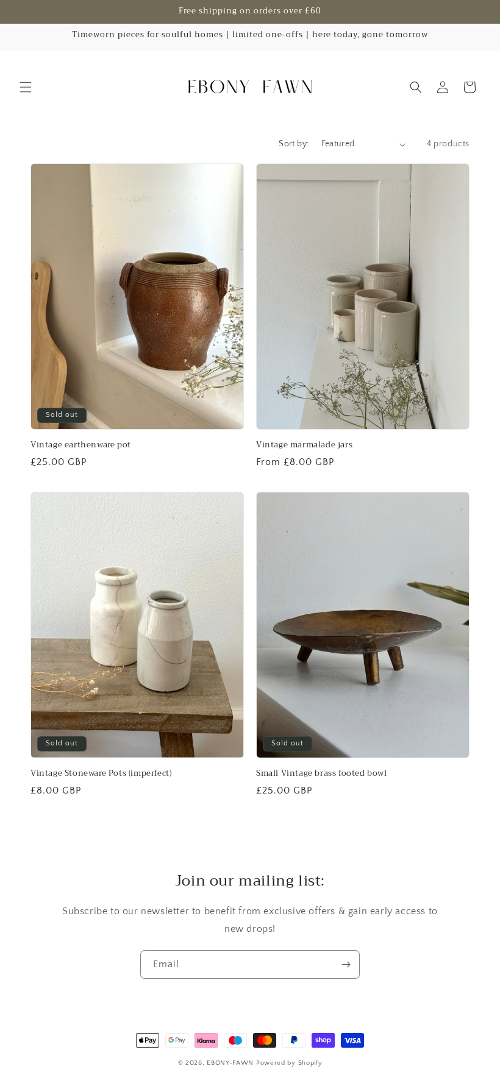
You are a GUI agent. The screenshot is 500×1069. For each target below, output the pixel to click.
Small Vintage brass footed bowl (321, 774)
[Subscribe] (345, 964)
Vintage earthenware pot (80, 445)
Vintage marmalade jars (304, 445)
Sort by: (294, 144)
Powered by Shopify (289, 1063)
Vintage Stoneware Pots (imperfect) (100, 774)
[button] (25, 87)
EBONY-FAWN (230, 1063)
